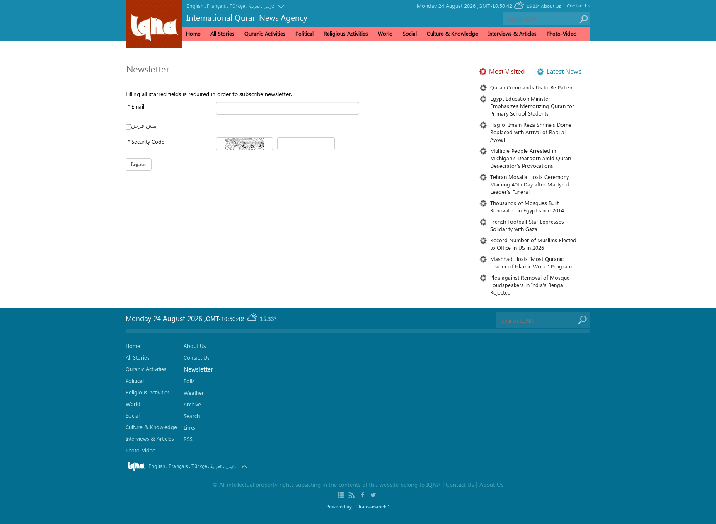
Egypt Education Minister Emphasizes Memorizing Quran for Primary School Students (532, 106)
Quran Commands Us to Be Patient (532, 87)
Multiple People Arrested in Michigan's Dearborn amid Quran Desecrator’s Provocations (530, 158)
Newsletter (198, 369)
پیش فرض (144, 125)
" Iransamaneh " (373, 506)
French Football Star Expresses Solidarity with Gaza (527, 225)
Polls (189, 380)
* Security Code (146, 141)
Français (216, 5)
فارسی (269, 6)
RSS (188, 438)
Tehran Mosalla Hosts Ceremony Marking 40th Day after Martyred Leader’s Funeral (530, 184)
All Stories (222, 33)
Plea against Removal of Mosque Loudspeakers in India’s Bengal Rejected (530, 285)
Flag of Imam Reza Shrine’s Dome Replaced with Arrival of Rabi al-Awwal (530, 132)
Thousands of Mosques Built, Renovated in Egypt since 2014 (527, 206)
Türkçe (237, 5)
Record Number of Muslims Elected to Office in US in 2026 (533, 244)
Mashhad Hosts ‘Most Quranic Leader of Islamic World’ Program (531, 262)
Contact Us (578, 5)
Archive (192, 404)
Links (189, 427)
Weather (194, 392)
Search (192, 415)
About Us (551, 5)
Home (193, 33)
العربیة (254, 6)
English (194, 5)
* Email (136, 106)
